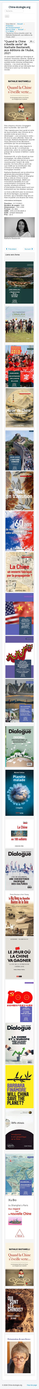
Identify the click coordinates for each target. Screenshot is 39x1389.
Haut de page (32, 1385)
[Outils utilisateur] (32, 41)
